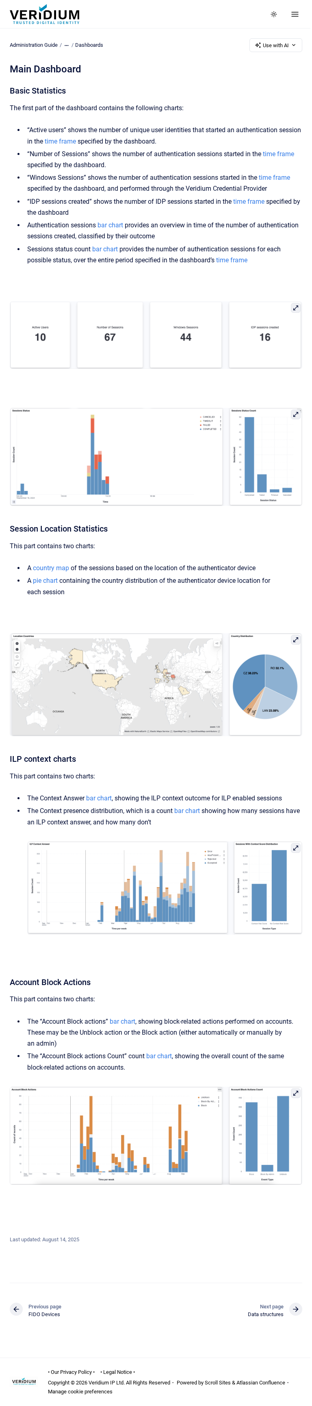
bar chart (110, 225)
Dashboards (89, 45)
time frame (60, 141)
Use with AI (276, 45)
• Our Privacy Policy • (71, 1372)
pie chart (45, 580)
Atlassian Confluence (260, 1383)
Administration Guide (34, 45)
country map (51, 568)
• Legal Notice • (117, 1372)
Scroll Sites (218, 1383)
